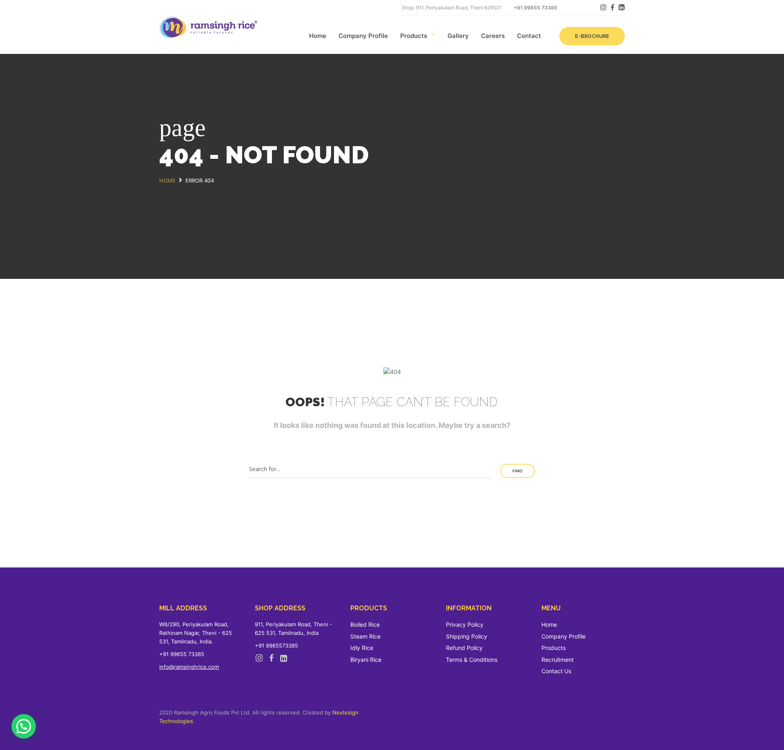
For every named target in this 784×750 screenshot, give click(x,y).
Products (413, 36)
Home (317, 36)
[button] (23, 726)
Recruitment (557, 659)
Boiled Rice (365, 624)
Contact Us (556, 671)
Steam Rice (365, 636)
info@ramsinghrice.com (189, 666)
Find (517, 471)
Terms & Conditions (471, 659)
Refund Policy (464, 647)
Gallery (458, 36)
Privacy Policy (464, 624)
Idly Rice (361, 647)
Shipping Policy (466, 636)
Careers (493, 36)
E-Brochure (592, 36)
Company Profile (363, 36)
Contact (529, 36)
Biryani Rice (365, 659)
